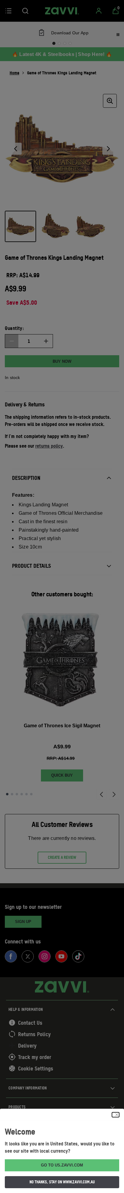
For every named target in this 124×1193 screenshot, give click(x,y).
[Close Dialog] (115, 1114)
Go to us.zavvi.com (62, 1165)
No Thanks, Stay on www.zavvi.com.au (62, 1181)
